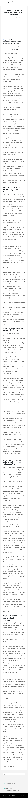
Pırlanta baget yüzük (9, 766)
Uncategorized (11, 17)
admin (13, 31)
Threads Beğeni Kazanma (12, 790)
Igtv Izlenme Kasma (10, 783)
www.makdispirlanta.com (10, 53)
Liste (6, 786)
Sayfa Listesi (8, 788)
